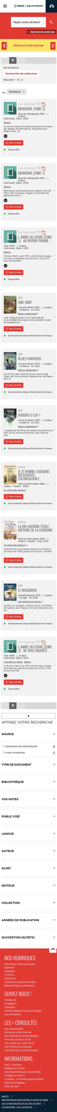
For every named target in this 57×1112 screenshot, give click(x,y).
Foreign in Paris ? (14, 1075)
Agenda (9, 967)
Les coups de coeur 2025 (19, 1043)
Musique (9, 971)
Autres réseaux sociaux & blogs (22, 1010)
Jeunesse (10, 978)
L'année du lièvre (13, 662)
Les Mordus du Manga (17, 1046)
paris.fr (5, 1096)
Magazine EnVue (14, 1068)
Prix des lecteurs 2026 (17, 1039)
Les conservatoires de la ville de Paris (21, 1103)
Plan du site (11, 1086)
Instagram (10, 1003)
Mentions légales (14, 1082)
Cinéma (9, 974)
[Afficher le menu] (5, 6)
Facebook (10, 999)
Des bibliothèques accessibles (22, 1071)
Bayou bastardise (27, 313)
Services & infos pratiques (19, 964)
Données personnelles (29, 1079)
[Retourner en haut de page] (28, 716)
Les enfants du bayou (29, 601)
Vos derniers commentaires (21, 1050)
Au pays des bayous (14, 490)
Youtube (9, 1007)
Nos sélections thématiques (21, 1035)
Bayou (7, 122)
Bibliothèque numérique (19, 985)
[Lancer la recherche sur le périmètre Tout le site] (51, 22)
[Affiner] (12, 60)
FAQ (7, 1064)
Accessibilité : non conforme (17, 1107)
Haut (52, 949)
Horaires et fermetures (18, 1032)
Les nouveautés (13, 1028)
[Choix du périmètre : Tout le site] (6, 22)
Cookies (9, 1079)
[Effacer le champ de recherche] (44, 22)
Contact (17, 1064)
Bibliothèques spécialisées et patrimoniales (25, 1099)
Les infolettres (12, 1014)
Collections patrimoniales (19, 982)
